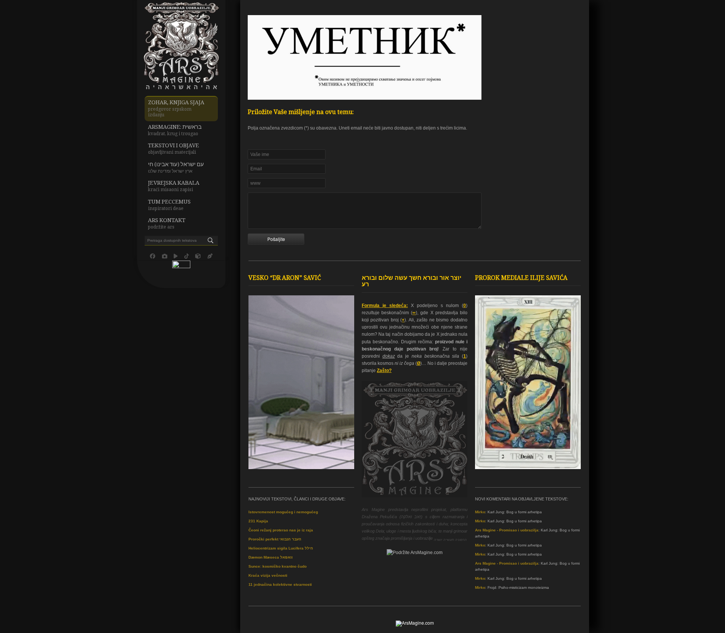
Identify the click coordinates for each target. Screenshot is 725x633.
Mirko (480, 512)
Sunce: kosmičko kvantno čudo (277, 566)
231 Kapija (258, 521)
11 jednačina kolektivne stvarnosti (280, 584)
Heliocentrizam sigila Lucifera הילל (280, 548)
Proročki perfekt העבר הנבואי (274, 539)
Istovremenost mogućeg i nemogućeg (283, 512)
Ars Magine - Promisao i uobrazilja (506, 530)
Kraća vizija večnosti (267, 575)
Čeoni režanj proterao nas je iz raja (280, 530)
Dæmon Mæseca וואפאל (270, 557)
